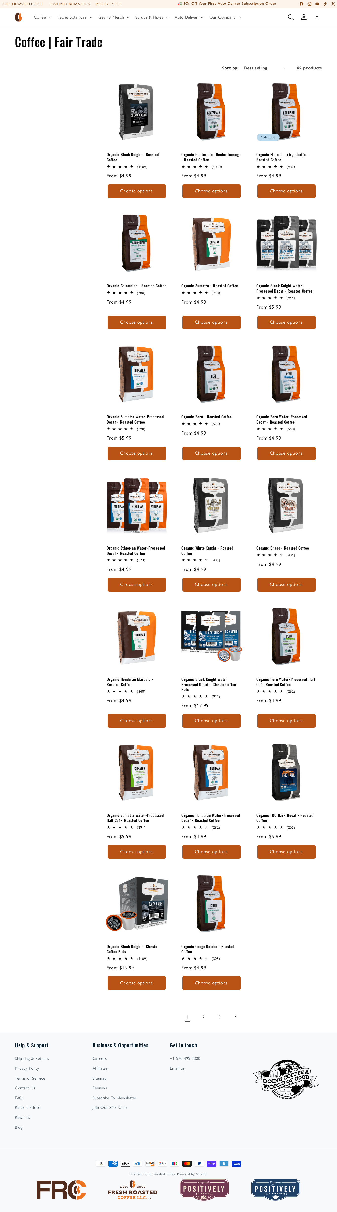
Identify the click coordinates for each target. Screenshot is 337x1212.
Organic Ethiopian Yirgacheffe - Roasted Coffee (282, 157)
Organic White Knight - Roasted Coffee (207, 550)
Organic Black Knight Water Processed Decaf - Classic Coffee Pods (208, 684)
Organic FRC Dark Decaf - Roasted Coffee (285, 818)
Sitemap (100, 1078)
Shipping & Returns (32, 1058)
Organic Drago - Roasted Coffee (282, 547)
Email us (177, 1068)
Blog (18, 1127)
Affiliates (100, 1068)
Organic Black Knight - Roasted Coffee (133, 157)
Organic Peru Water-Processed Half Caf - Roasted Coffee (285, 682)
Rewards (22, 1117)
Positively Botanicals (69, 4)
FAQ (19, 1097)
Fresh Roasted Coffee (23, 4)
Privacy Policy (27, 1068)
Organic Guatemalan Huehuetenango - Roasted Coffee (211, 157)
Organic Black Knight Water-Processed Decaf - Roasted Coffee (284, 288)
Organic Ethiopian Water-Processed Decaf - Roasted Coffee (136, 550)
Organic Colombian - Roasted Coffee (136, 285)
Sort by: (230, 68)
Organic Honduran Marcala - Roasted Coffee (130, 682)
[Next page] (235, 1017)
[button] (42, 17)
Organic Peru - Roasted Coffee (206, 416)
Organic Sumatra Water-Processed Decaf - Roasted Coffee (135, 419)
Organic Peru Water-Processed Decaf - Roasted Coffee (281, 419)
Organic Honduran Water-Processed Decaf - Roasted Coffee (210, 818)
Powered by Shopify (192, 1174)
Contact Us (25, 1087)
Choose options (136, 191)
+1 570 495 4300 (185, 1058)
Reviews (100, 1087)
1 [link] (187, 1017)
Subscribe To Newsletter (115, 1097)
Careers (100, 1058)
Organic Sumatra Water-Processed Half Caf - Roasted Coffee (135, 818)
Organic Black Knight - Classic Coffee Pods (132, 949)
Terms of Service (30, 1078)
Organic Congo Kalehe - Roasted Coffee (207, 949)
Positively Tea (109, 4)
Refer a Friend (27, 1107)
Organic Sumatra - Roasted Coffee (209, 285)
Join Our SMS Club (110, 1107)
